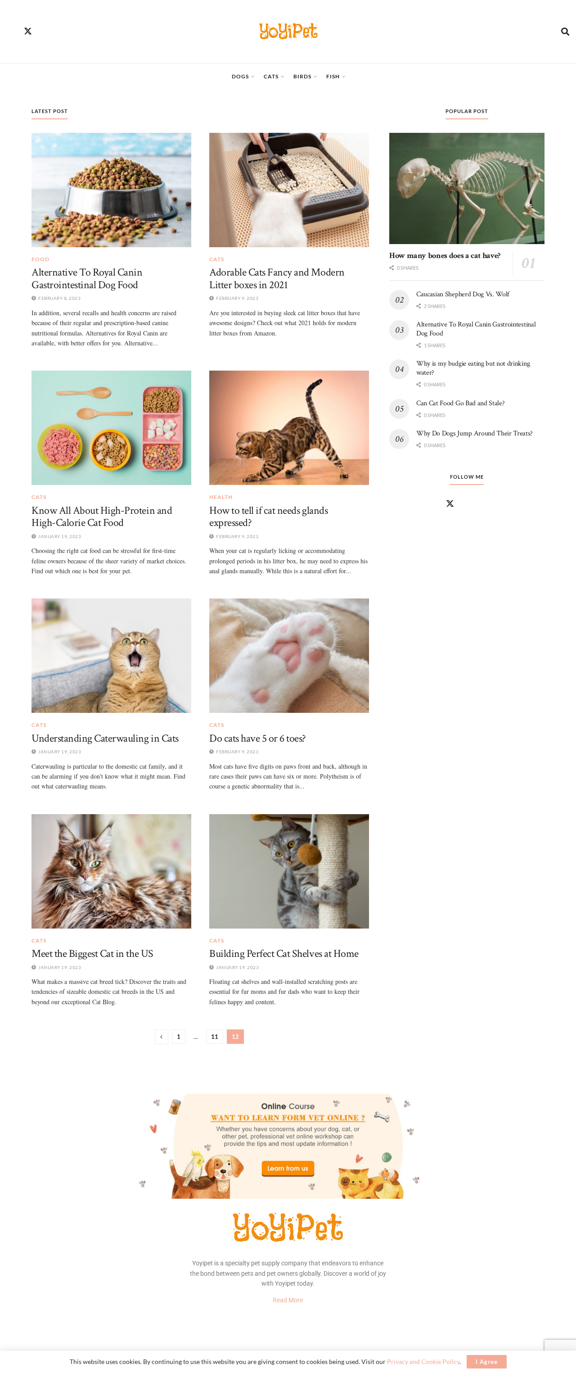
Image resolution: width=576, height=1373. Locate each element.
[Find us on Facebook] (11, 31)
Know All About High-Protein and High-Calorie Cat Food (102, 516)
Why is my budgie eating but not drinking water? (473, 368)
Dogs (240, 76)
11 (214, 1036)
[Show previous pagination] (161, 1036)
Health (221, 497)
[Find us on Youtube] (79, 31)
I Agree (487, 1361)
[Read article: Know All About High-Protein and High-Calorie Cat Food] (111, 428)
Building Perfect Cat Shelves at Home (284, 954)
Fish (333, 76)
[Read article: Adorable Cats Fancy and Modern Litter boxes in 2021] (289, 190)
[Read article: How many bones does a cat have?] (466, 188)
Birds (302, 76)
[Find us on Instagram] (45, 31)
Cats (271, 76)
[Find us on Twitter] (28, 31)
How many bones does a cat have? (444, 255)
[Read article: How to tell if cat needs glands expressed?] (289, 428)
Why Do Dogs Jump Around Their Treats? (474, 433)
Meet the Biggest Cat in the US (92, 954)
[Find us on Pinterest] (62, 31)
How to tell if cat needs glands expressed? (268, 516)
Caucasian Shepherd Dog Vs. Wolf (462, 294)
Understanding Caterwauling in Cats (105, 738)
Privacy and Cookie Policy (423, 1361)
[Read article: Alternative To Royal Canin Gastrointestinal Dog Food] (111, 190)
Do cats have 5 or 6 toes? (257, 738)
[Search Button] (565, 31)
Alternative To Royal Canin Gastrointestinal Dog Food (87, 278)
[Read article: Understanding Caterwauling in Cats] (111, 655)
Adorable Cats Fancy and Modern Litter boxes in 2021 (277, 278)
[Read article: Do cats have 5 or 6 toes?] (289, 655)
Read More (288, 1300)
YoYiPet (288, 31)
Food (41, 259)
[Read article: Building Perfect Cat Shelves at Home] (289, 871)
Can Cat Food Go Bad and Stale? (460, 403)
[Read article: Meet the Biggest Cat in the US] (111, 871)
